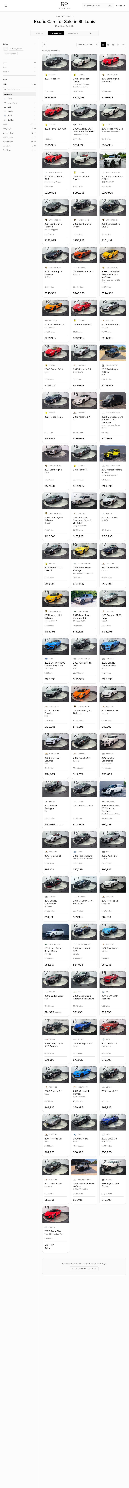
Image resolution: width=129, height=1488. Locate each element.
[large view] (103, 44)
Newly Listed (17, 49)
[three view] (108, 44)
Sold (89, 33)
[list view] (123, 44)
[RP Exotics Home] (64, 5)
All (5, 49)
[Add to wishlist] (65, 57)
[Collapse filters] (44, 44)
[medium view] (113, 44)
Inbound (39, 33)
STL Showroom (56, 33)
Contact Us (120, 5)
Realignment (11, 53)
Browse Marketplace (82, 1269)
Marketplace (73, 33)
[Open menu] (6, 5)
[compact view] (118, 44)
